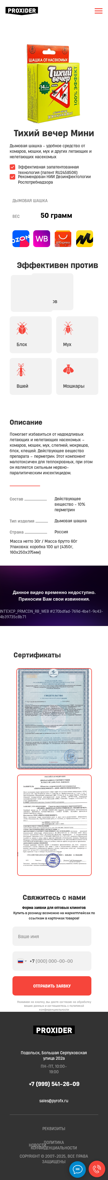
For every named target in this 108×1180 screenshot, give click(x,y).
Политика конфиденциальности (54, 1145)
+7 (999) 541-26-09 (54, 1084)
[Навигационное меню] (98, 11)
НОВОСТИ (37, 1145)
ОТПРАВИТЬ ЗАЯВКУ (52, 986)
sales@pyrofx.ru (53, 1100)
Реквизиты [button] (53, 1128)
